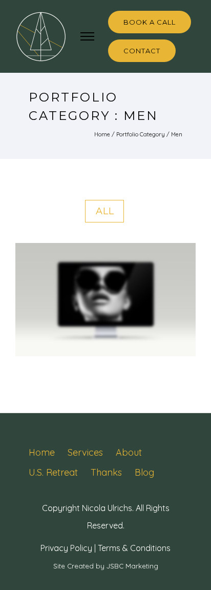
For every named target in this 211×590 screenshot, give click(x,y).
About (129, 452)
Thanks (106, 472)
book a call (149, 22)
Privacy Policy (66, 548)
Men (176, 134)
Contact (141, 51)
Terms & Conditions (134, 548)
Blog (144, 472)
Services (85, 452)
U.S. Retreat (53, 472)
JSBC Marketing (132, 566)
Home (102, 134)
